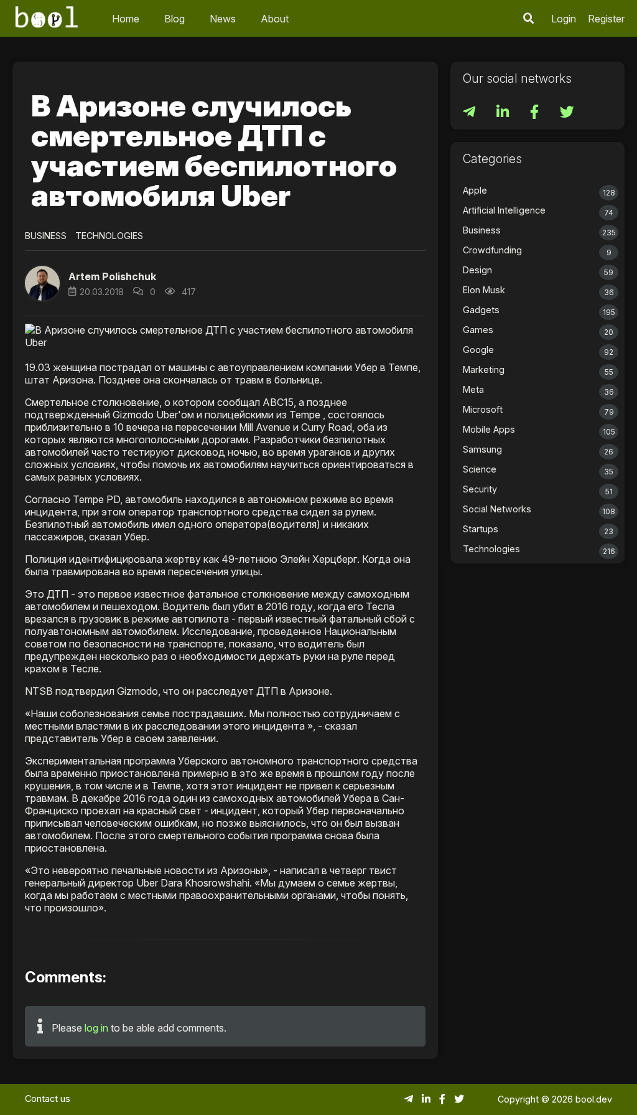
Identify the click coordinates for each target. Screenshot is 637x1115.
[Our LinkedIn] (503, 113)
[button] (528, 18)
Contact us (47, 1098)
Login (563, 18)
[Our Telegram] (470, 113)
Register (606, 18)
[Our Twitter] (567, 113)
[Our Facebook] (535, 113)
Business (46, 235)
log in (96, 1028)
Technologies (109, 235)
